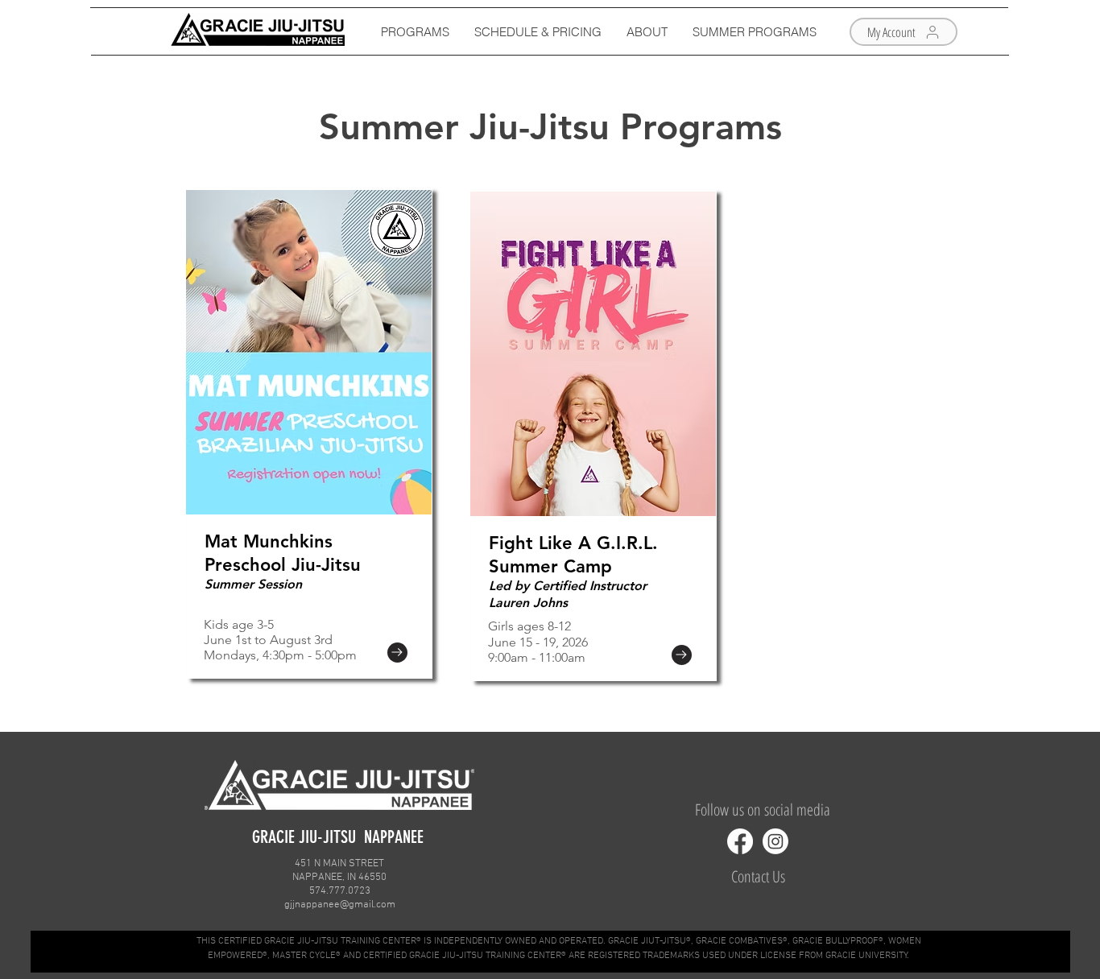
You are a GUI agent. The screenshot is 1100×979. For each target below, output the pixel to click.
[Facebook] (740, 841)
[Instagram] (775, 841)
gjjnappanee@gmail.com (339, 904)
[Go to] (397, 652)
